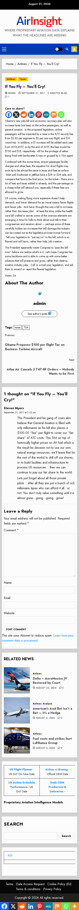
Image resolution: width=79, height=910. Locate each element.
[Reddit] (23, 114)
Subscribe (74, 49)
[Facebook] (8, 114)
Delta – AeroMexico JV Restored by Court (50, 680)
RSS (10, 855)
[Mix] (53, 114)
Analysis (47, 703)
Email (7, 598)
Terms (9, 884)
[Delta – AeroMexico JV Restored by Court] (17, 680)
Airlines (11, 79)
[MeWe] (46, 114)
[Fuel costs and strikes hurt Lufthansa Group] (17, 740)
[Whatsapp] (61, 114)
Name (8, 582)
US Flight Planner (21, 769)
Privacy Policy (52, 889)
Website (9, 613)
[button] (4, 49)
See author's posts (37, 314)
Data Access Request (30, 884)
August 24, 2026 (46, 688)
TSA (26, 327)
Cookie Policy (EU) (59, 884)
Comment (11, 530)
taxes (17, 327)
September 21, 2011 (33, 93)
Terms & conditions (28, 889)
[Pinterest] (38, 114)
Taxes (22, 79)
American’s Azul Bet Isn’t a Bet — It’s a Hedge (52, 710)
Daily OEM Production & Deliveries (57, 787)
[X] (16, 114)
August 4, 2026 (45, 718)
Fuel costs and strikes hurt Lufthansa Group (52, 740)
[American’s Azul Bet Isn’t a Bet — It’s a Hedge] (17, 710)
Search (13, 824)
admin (12, 93)
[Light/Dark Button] (59, 49)
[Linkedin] (31, 114)
